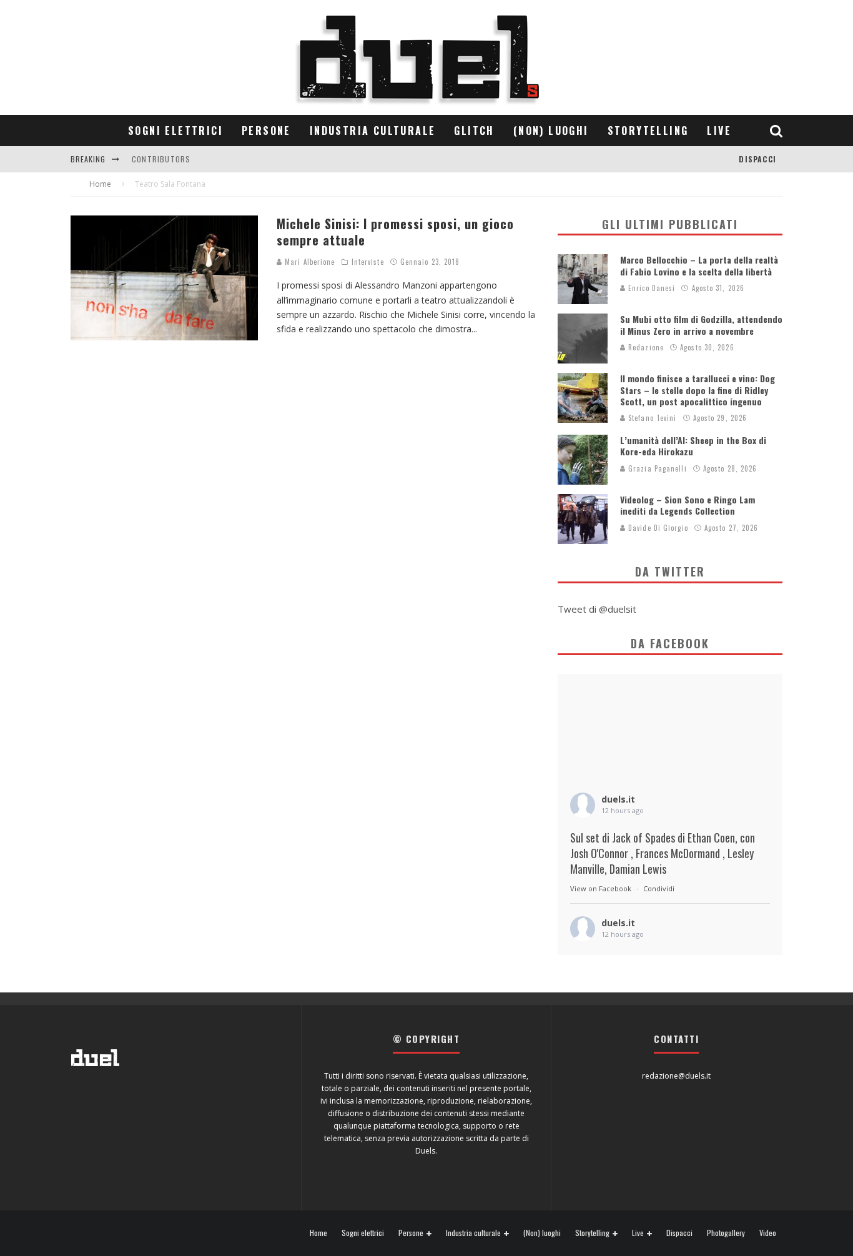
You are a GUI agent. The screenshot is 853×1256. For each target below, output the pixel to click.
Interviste (368, 261)
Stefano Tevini (651, 418)
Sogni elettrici (175, 130)
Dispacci (757, 159)
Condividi (658, 888)
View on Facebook (600, 888)
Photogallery (726, 1233)
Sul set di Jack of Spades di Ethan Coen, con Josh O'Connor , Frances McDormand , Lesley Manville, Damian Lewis (662, 853)
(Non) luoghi (551, 130)
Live (719, 130)
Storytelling (648, 130)
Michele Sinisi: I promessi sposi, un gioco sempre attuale (395, 231)
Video (767, 1233)
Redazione (645, 347)
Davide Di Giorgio (657, 528)
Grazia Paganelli (656, 468)
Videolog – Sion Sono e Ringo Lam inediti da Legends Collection (687, 505)
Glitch (474, 130)
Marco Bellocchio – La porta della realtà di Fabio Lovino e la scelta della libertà (699, 265)
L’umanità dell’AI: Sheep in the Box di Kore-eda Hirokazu (693, 445)
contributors (161, 159)
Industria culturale (373, 130)
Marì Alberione (308, 262)
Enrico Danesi (650, 288)
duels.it (618, 799)
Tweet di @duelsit (597, 609)
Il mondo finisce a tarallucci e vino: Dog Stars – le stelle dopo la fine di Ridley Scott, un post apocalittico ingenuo (697, 389)
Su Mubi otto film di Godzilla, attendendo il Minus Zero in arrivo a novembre (701, 324)
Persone (266, 130)
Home (318, 1233)
